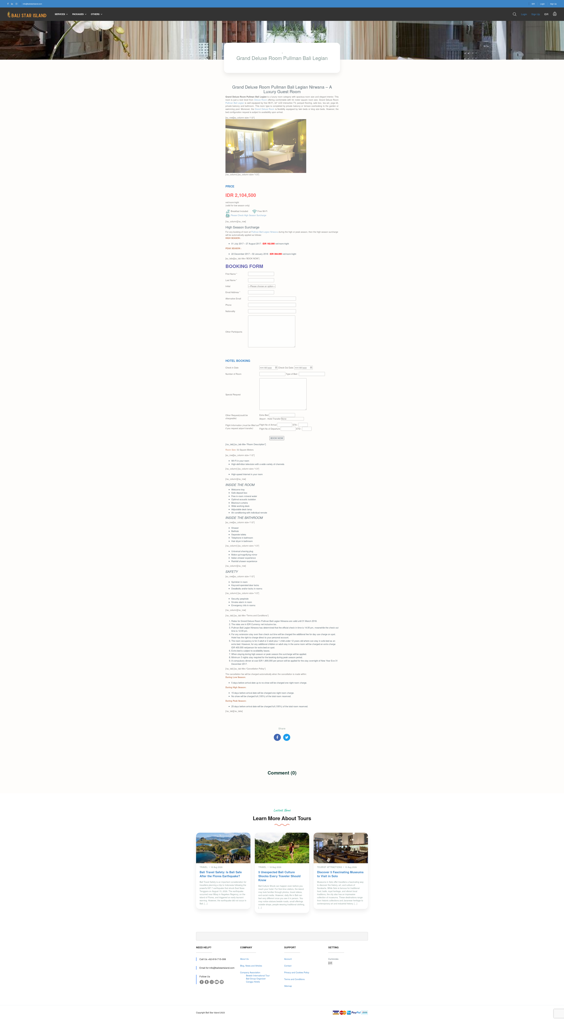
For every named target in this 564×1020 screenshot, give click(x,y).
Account (288, 958)
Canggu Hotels (253, 981)
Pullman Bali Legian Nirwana (264, 231)
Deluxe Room (260, 99)
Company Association (250, 972)
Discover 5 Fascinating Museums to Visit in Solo (340, 874)
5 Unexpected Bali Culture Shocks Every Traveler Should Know (279, 876)
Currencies (333, 958)
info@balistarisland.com (32, 3)
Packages (78, 14)
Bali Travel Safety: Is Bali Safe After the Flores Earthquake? (221, 874)
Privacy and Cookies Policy (296, 972)
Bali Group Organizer (256, 978)
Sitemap (288, 985)
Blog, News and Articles (251, 965)
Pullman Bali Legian (234, 102)
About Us (244, 958)
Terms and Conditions (294, 979)
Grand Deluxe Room (264, 109)
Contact (287, 965)
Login (542, 3)
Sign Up (553, 3)
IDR (533, 3)
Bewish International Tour (258, 975)
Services (60, 14)
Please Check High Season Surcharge (248, 215)
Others (95, 14)
